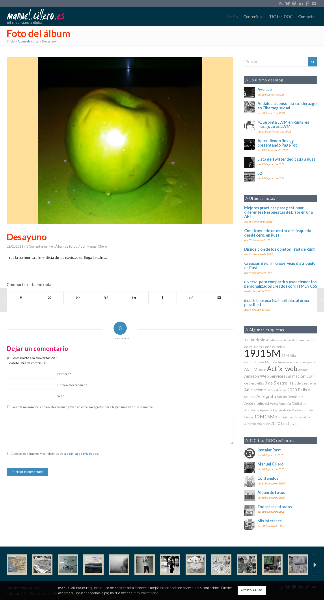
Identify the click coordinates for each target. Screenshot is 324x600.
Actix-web (282, 368)
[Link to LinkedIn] (301, 3)
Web (60, 396)
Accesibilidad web (261, 403)
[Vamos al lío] (42, 564)
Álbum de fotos (66, 246)
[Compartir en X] (49, 297)
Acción (271, 362)
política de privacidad (82, 453)
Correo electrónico (72, 385)
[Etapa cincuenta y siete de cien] (221, 564)
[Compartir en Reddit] (191, 297)
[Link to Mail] (314, 3)
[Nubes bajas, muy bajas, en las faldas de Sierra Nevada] (93, 564)
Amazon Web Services (264, 376)
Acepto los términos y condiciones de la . (55, 453)
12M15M (264, 417)
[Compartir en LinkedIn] (134, 297)
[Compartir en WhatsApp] (78, 297)
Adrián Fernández (290, 396)
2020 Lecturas (283, 423)
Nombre (64, 374)
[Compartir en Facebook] (21, 297)
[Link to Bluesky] (287, 3)
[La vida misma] (119, 564)
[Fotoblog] (314, 564)
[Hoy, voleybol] (144, 564)
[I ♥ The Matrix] (272, 564)
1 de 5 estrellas (274, 346)
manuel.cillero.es (72, 588)
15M (285, 355)
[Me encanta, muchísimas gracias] (320, 300)
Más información (146, 593)
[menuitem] (232, 16)
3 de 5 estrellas (279, 382)
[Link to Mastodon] (294, 3)
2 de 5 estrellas (275, 390)
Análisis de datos (278, 340)
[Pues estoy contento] (17, 564)
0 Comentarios (37, 246)
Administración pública (292, 417)
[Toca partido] (170, 564)
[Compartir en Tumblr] (163, 297)
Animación (253, 389)
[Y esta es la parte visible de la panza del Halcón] (196, 564)
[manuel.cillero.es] (36, 16)
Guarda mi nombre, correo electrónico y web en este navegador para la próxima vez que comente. (82, 407)
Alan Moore (255, 369)
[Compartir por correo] (219, 297)
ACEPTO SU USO (252, 590)
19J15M (262, 353)
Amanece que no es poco (296, 362)
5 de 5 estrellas (305, 383)
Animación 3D (299, 376)
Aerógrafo (266, 396)
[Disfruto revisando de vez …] (298, 564)
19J (247, 340)
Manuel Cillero (96, 246)
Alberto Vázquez (257, 423)
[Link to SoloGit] (307, 3)
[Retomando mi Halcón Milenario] (247, 564)
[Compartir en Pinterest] (106, 297)
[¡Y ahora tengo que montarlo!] (68, 564)
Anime (303, 370)
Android (257, 339)
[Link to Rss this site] (281, 3)
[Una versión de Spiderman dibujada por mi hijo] (3, 300)
